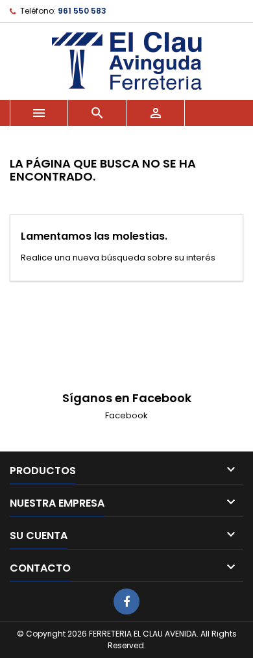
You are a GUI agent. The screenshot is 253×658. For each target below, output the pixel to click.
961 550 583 (82, 10)
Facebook (126, 415)
